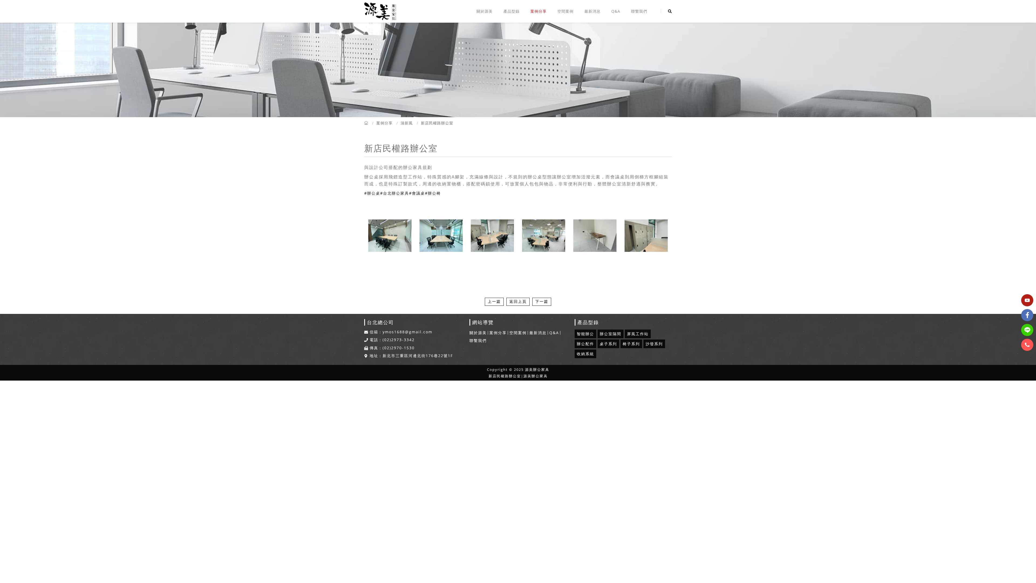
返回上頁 (518, 301)
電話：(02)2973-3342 (392, 339)
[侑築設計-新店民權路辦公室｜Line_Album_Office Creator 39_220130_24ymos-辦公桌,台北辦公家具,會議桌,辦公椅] (594, 235)
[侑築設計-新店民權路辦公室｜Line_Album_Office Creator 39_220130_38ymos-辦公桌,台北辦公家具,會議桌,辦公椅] (646, 235)
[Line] (1027, 330)
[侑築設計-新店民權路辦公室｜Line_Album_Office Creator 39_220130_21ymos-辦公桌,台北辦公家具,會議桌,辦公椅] (389, 235)
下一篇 (541, 301)
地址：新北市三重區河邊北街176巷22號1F (411, 355)
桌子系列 (608, 343)
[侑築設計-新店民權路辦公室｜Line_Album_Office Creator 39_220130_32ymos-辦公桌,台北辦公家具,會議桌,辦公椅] (543, 235)
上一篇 (494, 301)
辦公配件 (585, 343)
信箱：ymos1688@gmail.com (401, 332)
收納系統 (585, 353)
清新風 (407, 123)
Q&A (615, 11)
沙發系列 (654, 343)
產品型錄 (511, 11)
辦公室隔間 (610, 333)
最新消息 (592, 11)
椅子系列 (631, 343)
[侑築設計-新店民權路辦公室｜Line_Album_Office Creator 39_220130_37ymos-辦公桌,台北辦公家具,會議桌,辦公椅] (492, 235)
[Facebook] (1027, 315)
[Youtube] (1027, 300)
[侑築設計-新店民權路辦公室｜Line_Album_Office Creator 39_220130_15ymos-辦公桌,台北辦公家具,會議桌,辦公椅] (441, 235)
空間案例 (565, 11)
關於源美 (484, 11)
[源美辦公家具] (380, 11)
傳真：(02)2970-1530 (392, 347)
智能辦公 (585, 333)
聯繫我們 (639, 11)
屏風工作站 (638, 333)
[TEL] (1027, 345)
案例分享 (538, 11)
